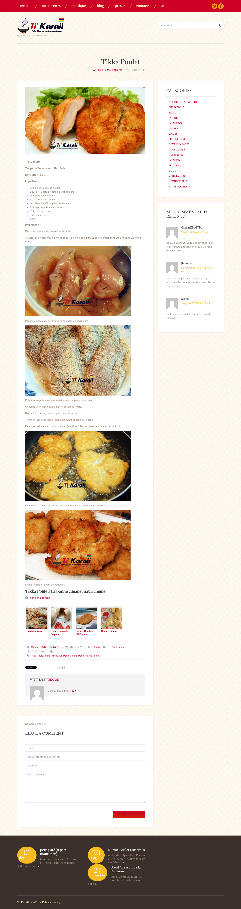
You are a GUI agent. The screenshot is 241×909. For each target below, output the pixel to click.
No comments (116, 647)
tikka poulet (93, 655)
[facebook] (221, 6)
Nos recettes (51, 6)
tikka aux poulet (61, 655)
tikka (47, 655)
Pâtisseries (176, 154)
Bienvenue (176, 107)
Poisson (174, 160)
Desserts (175, 128)
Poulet (52, 647)
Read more (38, 866)
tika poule (37, 655)
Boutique (79, 6)
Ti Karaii (23, 902)
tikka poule (78, 655)
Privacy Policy (51, 902)
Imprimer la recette (39, 597)
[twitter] (214, 6)
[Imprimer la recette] (26, 597)
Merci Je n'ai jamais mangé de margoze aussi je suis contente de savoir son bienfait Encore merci (190, 282)
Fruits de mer (178, 139)
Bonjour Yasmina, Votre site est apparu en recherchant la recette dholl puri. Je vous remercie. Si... (189, 246)
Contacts (143, 6)
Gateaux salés (117, 70)
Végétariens (177, 176)
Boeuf (173, 117)
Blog (100, 6)
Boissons (175, 123)
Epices (173, 133)
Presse (120, 6)
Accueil (25, 6)
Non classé (177, 149)
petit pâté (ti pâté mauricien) (53, 852)
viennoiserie (178, 181)
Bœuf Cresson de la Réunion (126, 869)
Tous (60, 647)
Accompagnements (183, 102)
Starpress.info (179, 186)
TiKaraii (96, 647)
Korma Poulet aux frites (126, 850)
